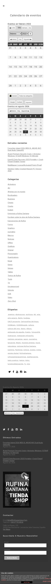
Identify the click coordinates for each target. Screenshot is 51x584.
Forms (10, 224)
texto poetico (13, 360)
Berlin (20, 318)
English (10, 210)
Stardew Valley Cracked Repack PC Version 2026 (25, 170)
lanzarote (11, 343)
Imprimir (29, 102)
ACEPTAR (27, 582)
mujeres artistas (28, 343)
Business (11, 199)
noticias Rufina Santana (26, 346)
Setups (10, 268)
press (38, 350)
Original (10, 250)
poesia (32, 350)
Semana (24, 28)
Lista (13, 28)
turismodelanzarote (15, 364)
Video (10, 297)
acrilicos (29, 314)
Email (6, 542)
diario (23, 328)
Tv (25, 364)
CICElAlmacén (21, 325)
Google (12, 102)
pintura (26, 350)
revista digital (13, 353)
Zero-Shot (12, 301)
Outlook (20, 102)
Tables (10, 272)
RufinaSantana (25, 353)
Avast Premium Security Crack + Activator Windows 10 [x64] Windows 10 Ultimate (24, 155)
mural (38, 343)
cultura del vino (14, 328)
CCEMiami (12, 325)
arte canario (12, 318)
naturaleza (12, 346)
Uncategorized (13, 286)
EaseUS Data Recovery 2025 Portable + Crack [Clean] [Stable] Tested (25, 161)
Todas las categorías (25, 96)
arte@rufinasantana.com (17, 520)
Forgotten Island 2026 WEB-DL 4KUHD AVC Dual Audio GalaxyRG (24, 149)
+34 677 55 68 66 (16, 522)
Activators (12, 184)
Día (30, 28)
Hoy (20, 39)
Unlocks (11, 290)
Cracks (10, 206)
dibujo (29, 328)
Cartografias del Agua (29, 321)
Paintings (19, 350)
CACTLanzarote (14, 321)
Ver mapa (6, 529)
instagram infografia (25, 336)
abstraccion (20, 314)
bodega (27, 318)
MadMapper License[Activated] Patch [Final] (25, 165)
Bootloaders (12, 195)
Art (9, 188)
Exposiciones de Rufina (17, 221)
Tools (10, 279)
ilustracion (12, 336)
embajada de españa (16, 332)
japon (25, 339)
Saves (10, 265)
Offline (10, 243)
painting (11, 350)
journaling (11, 232)
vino (28, 364)
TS (9, 283)
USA (9, 294)
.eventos (11, 314)
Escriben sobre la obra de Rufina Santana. (24, 217)
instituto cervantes (15, 339)
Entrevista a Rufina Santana (18, 214)
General (14, 96)
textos (21, 360)
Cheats (10, 203)
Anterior (13, 39)
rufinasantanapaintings (17, 357)
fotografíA (36, 332)
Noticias (11, 239)
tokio (27, 360)
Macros (11, 235)
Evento (28, 332)
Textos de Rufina (14, 276)
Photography (13, 254)
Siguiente (27, 39)
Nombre (7, 549)
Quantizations (13, 257)
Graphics (11, 228)
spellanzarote (32, 357)
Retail (10, 261)
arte (38, 314)
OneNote (11, 246)
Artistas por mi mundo (16, 192)
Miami (18, 343)
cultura (31, 325)
